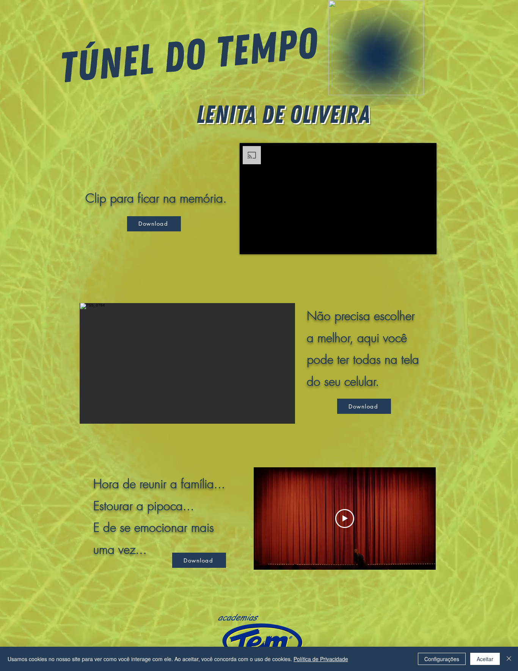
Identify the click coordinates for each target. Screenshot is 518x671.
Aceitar (485, 659)
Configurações (441, 659)
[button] (187, 363)
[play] (274, 417)
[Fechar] (508, 659)
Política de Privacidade (321, 659)
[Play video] (344, 518)
